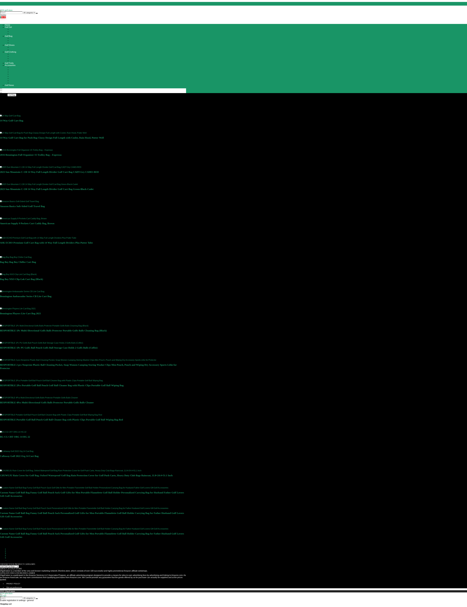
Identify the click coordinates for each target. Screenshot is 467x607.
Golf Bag (8, 36)
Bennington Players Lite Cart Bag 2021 (20, 313)
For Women (15, 32)
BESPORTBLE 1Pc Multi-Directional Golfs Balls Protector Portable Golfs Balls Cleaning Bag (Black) (53, 330)
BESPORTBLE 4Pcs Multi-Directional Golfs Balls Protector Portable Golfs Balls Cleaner (47, 402)
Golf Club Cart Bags (18, 40)
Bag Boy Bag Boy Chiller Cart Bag (18, 262)
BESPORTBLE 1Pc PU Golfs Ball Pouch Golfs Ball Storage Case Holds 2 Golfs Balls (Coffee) (49, 347)
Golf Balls (14, 72)
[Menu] (1, 89)
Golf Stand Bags (17, 43)
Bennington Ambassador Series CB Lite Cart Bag (25, 296)
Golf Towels (15, 81)
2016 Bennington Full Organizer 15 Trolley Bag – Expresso (31, 154)
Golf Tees (14, 78)
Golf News (9, 85)
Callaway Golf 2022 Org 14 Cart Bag (19, 456)
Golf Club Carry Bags (19, 38)
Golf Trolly (9, 63)
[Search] (37, 13)
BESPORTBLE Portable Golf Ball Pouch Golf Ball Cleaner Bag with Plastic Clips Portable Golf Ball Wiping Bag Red (61, 419)
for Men (13, 29)
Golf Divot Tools (16, 74)
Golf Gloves (15, 76)
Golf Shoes (9, 45)
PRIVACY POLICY (13, 584)
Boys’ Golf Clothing (18, 54)
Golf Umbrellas (16, 83)
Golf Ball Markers (17, 67)
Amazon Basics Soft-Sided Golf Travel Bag (22, 206)
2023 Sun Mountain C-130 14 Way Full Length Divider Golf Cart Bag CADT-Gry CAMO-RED (49, 172)
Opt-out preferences (14, 587)
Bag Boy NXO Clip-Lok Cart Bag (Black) (21, 279)
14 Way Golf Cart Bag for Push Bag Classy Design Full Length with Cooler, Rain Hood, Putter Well (52, 137)
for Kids (13, 34)
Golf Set (8, 27)
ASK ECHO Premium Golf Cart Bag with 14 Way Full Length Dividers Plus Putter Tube (46, 242)
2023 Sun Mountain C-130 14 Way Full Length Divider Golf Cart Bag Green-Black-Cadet (47, 189)
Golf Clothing (10, 52)
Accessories (10, 65)
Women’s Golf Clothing (20, 61)
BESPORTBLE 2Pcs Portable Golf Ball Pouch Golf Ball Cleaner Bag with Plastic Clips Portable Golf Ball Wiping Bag (62, 385)
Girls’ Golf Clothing (18, 56)
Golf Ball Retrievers (18, 70)
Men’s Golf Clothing (18, 58)
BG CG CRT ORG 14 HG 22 (15, 436)
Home (7, 25)
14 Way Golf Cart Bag (11, 120)
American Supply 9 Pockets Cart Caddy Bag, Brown (27, 223)
